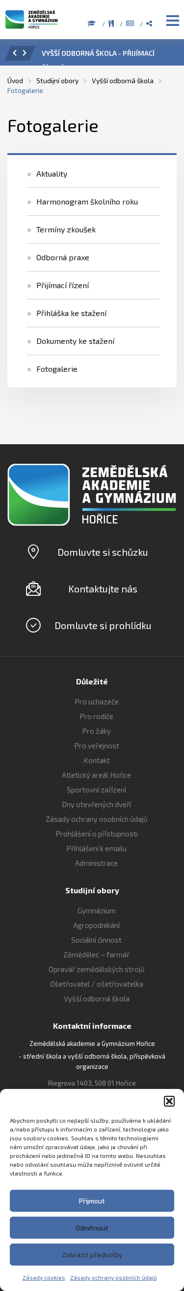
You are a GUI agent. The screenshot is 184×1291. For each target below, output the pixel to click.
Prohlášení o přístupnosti (96, 833)
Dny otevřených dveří (96, 804)
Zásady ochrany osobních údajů (113, 1277)
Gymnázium (97, 910)
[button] (169, 1101)
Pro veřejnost (96, 745)
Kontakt (96, 760)
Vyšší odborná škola (97, 998)
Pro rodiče (96, 716)
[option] (105, 56)
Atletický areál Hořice (96, 774)
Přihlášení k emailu (96, 848)
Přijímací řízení (62, 285)
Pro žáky (96, 730)
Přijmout (92, 1201)
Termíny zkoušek (66, 229)
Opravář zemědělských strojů (97, 969)
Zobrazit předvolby (92, 1254)
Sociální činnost (96, 939)
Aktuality (51, 173)
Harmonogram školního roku (87, 201)
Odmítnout (92, 1227)
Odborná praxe (62, 257)
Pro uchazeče (97, 701)
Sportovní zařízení (96, 789)
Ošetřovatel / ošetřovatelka (96, 983)
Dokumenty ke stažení (75, 340)
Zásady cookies (44, 1277)
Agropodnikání (96, 925)
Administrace (96, 863)
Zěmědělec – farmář (96, 954)
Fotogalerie (57, 368)
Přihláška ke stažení (71, 312)
